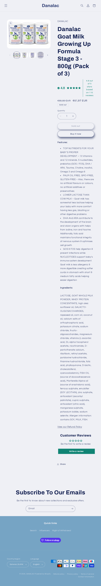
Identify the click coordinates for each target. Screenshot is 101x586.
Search (33, 531)
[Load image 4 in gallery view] (40, 55)
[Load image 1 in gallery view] (16, 55)
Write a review (76, 451)
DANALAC (30, 574)
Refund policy (58, 574)
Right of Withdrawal (61, 531)
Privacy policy (72, 574)
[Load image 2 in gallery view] (24, 55)
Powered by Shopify (43, 574)
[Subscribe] (72, 509)
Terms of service (87, 574)
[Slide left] (10, 55)
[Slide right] (47, 55)
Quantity (61, 111)
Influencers (44, 531)
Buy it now (75, 134)
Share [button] (63, 464)
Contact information (86, 576)
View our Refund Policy (69, 427)
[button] (6, 6)
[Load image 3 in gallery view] (32, 55)
